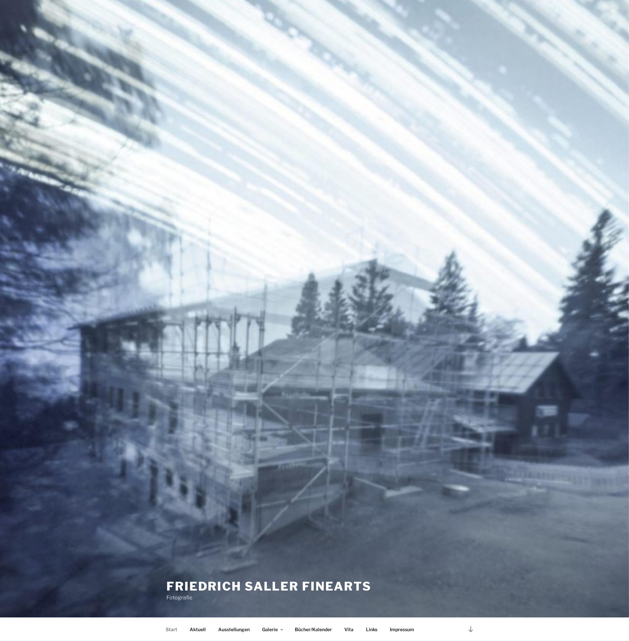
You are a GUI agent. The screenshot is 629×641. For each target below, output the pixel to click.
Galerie (270, 629)
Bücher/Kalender (313, 629)
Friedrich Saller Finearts (269, 586)
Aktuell (198, 629)
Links (371, 629)
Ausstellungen (234, 629)
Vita (348, 629)
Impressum (402, 629)
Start (171, 629)
